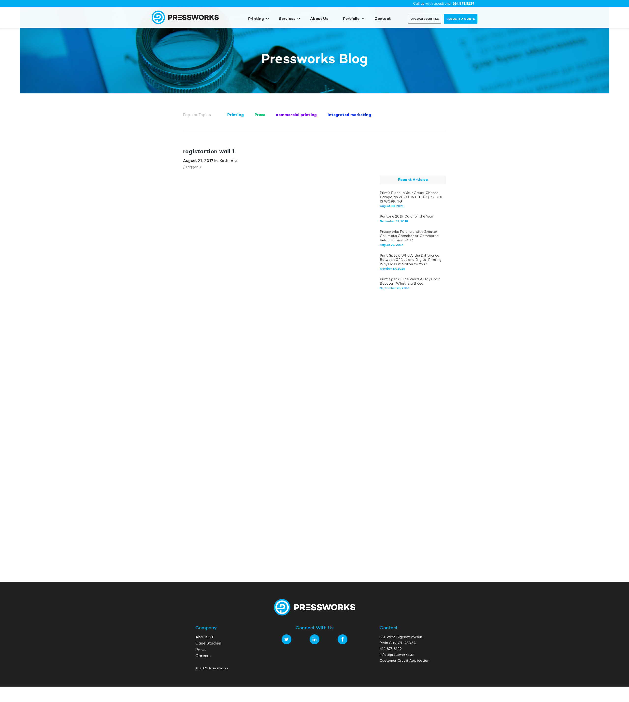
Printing (256, 19)
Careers (203, 656)
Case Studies (208, 643)
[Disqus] (269, 370)
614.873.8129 (463, 4)
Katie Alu (228, 161)
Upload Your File (425, 19)
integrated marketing (349, 115)
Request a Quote (460, 19)
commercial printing (296, 115)
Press (260, 115)
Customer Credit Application (404, 661)
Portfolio (351, 19)
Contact (382, 19)
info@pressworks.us (397, 655)
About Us (319, 19)
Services (287, 19)
